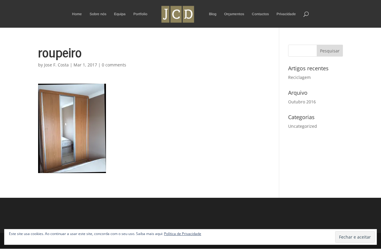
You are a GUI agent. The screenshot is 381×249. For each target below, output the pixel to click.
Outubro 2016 (302, 102)
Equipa (120, 14)
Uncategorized (302, 126)
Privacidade (286, 14)
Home (77, 14)
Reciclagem (299, 77)
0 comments (114, 65)
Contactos (260, 14)
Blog (212, 14)
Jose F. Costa (56, 65)
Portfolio (140, 14)
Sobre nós (98, 14)
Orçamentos (234, 14)
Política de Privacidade (182, 233)
